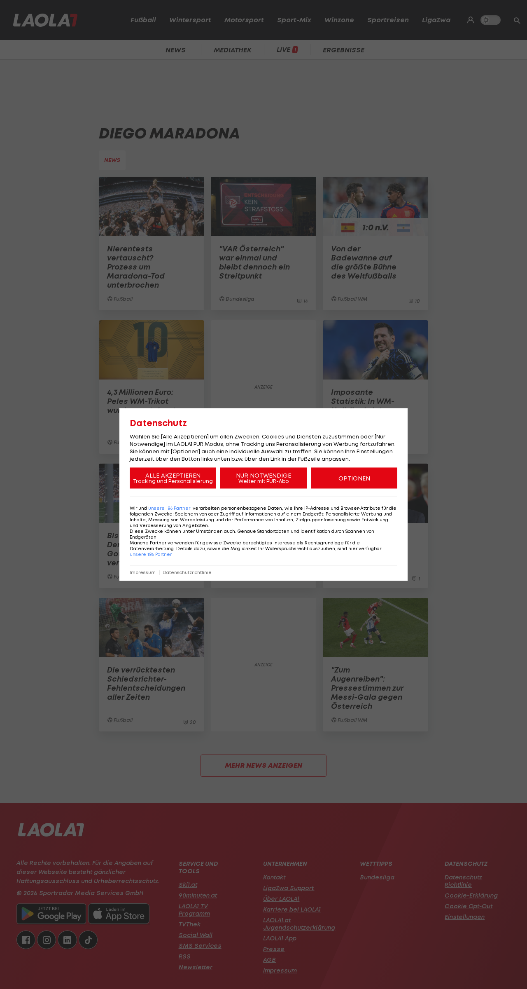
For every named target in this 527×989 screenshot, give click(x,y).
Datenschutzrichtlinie (187, 572)
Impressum (143, 572)
